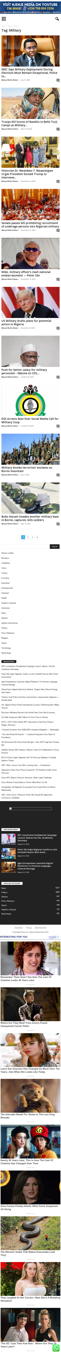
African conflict (7, 553)
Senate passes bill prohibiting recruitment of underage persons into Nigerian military (30, 224)
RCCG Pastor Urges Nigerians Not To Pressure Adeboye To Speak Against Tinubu (28, 759)
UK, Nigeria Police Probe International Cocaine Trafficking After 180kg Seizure (30, 706)
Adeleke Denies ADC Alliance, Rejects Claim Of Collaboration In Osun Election (30, 751)
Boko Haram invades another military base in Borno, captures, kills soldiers (30, 518)
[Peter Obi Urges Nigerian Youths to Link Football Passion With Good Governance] (8, 853)
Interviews (5, 608)
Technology (6, 648)
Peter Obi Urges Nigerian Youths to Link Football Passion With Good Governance (29, 675)
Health (4, 598)
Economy (5, 578)
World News (6, 653)
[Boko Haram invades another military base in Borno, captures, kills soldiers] (30, 498)
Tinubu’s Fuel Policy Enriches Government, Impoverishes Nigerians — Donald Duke (30, 698)
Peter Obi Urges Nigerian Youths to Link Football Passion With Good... (37, 851)
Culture (4, 573)
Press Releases (7, 633)
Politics (4, 628)
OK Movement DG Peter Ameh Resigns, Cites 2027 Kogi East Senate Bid (30, 743)
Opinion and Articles (9, 623)
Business (5, 558)
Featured (5, 593)
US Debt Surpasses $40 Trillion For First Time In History (24, 717)
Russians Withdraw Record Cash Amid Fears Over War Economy (28, 712)
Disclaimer (19, 928)
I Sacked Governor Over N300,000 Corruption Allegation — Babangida (30, 730)
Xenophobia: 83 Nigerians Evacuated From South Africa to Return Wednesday (28, 788)
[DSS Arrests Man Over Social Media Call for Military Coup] (30, 400)
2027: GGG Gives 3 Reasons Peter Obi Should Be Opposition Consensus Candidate (26, 796)
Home (3, 26)
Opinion (4, 618)
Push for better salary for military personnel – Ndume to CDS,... (24, 371)
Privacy (29, 928)
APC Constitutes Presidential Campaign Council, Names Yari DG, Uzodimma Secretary (28, 667)
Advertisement (40, 928)
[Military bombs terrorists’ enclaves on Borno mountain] (30, 449)
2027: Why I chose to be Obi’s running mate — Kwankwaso (25, 765)
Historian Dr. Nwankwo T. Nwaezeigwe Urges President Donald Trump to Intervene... (27, 174)
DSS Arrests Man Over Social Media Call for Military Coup (30, 420)
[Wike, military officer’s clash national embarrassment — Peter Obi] (30, 253)
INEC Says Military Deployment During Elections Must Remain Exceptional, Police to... (29, 73)
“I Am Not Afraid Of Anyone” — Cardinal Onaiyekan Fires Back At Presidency (28, 735)
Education (5, 583)
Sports (4, 643)
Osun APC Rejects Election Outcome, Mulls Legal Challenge (26, 778)
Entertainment (7, 588)
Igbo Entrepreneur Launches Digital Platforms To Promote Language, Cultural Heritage (29, 683)
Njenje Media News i (10, 80)
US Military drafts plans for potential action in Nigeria (26, 322)
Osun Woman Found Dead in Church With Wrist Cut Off (24, 782)
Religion (4, 638)
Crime (3, 568)
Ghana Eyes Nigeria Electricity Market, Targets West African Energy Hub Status (29, 690)
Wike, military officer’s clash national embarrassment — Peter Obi (26, 273)
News (3, 613)
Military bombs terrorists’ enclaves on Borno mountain (26, 469)
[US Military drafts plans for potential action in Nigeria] (30, 302)
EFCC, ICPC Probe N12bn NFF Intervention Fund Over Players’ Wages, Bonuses (27, 723)
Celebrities (5, 563)
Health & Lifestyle (8, 603)
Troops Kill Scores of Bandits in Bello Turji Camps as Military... (29, 123)
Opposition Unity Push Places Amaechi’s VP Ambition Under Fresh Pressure (29, 771)
